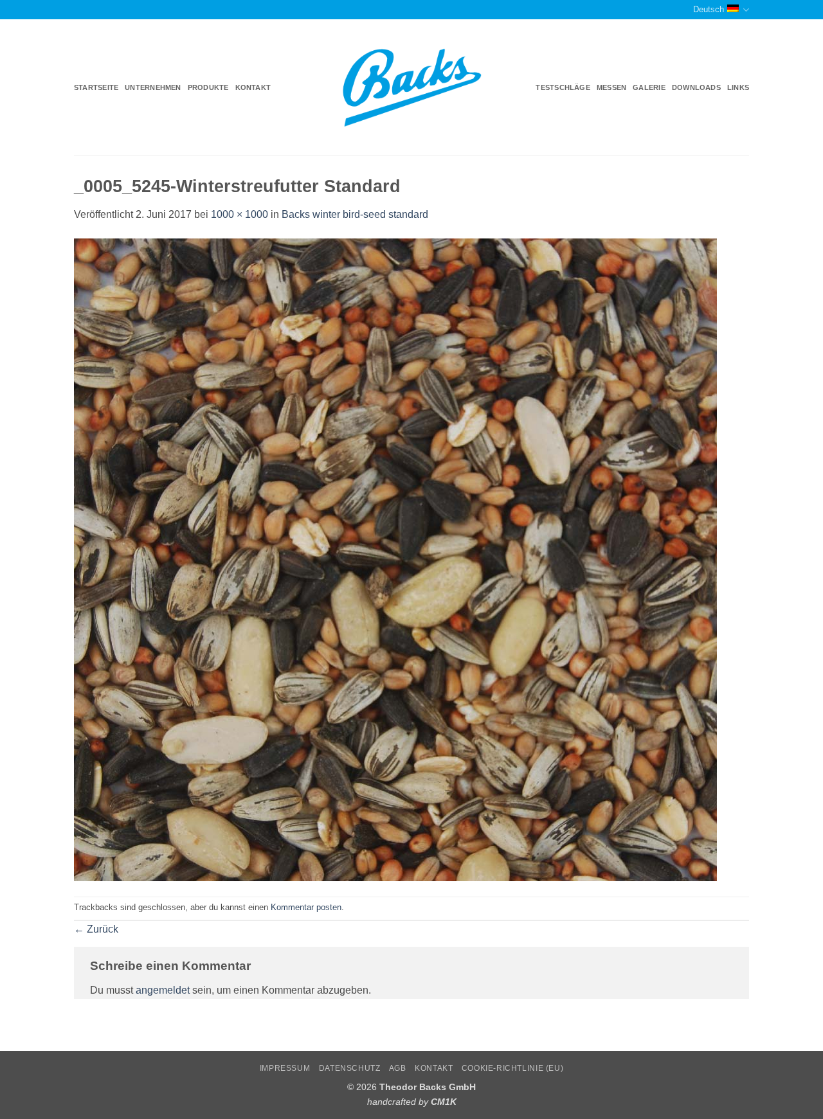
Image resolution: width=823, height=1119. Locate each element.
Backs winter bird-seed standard (355, 214)
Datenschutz (350, 1068)
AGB (397, 1068)
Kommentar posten (306, 907)
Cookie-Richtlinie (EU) (512, 1068)
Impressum (285, 1068)
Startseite (96, 87)
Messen (611, 87)
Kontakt (253, 87)
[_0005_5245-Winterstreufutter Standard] (395, 558)
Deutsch (708, 9)
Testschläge (563, 87)
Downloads (696, 87)
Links (738, 87)
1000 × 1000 (239, 214)
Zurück (96, 929)
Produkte (208, 87)
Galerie (649, 87)
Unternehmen (153, 87)
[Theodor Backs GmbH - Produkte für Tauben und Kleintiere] (411, 88)
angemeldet (163, 990)
